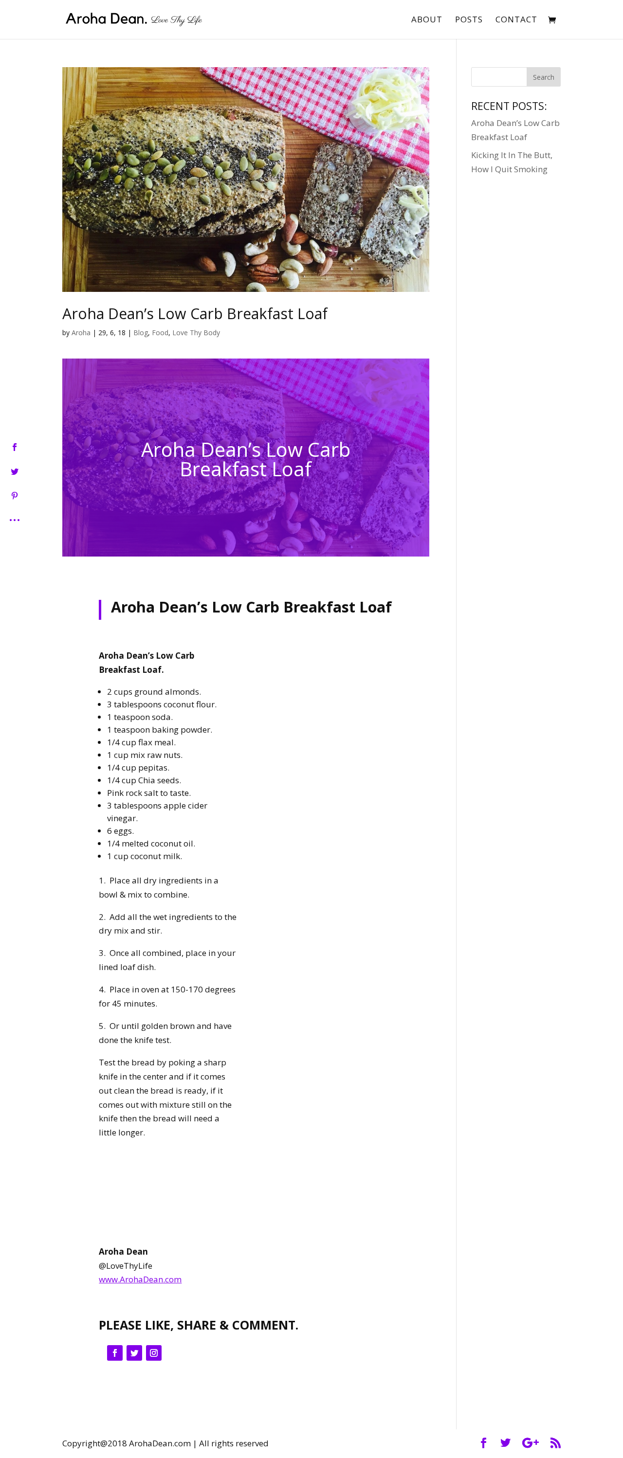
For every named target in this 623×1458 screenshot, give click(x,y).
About (426, 20)
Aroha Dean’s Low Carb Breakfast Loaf (195, 314)
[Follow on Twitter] (134, 1353)
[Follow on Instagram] (154, 1353)
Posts (469, 20)
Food (160, 332)
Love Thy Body (196, 332)
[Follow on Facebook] (115, 1353)
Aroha (81, 332)
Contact (516, 20)
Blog (140, 332)
